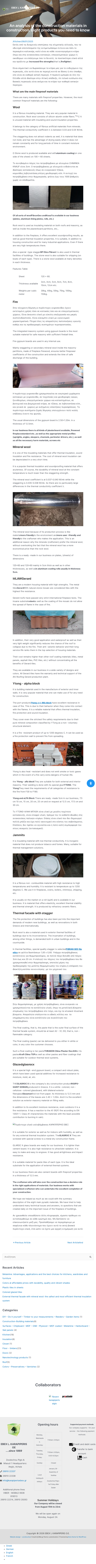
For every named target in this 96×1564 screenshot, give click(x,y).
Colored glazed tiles (12, 1292)
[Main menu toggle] (87, 9)
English (9, 1552)
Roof (4, 1362)
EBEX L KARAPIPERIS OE (25, 7)
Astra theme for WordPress (77, 1537)
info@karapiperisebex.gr (14, 1480)
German (10, 1549)
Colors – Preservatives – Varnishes (19, 1366)
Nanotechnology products (15, 1357)
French (9, 1556)
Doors (5, 1353)
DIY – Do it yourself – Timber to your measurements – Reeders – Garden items (40, 1317)
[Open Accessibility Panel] (91, 783)
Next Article (75, 1242)
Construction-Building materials (18, 1321)
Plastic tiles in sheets (12, 1287)
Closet (5, 1343)
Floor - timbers (9, 1348)
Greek (9, 1546)
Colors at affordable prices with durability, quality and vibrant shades (36, 1283)
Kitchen (17, 41)
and (41, 703)
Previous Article (21, 1242)
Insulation (7, 1339)
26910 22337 (9, 1471)
